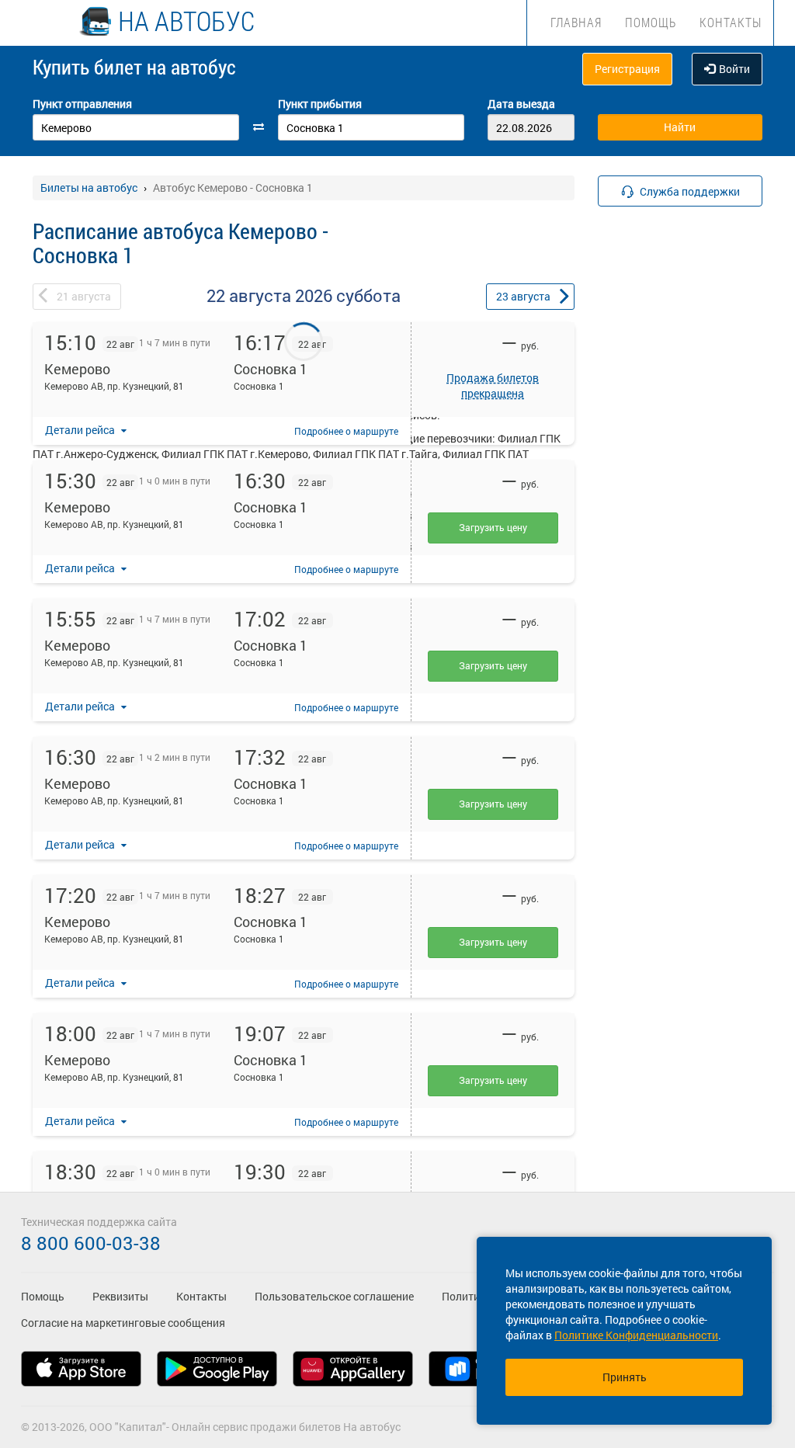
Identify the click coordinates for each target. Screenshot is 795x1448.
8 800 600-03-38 (91, 1243)
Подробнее (346, 431)
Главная (576, 22)
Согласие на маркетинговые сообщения (123, 1322)
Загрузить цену (493, 527)
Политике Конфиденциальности (636, 1335)
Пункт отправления (82, 103)
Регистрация (627, 68)
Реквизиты (120, 1296)
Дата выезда (521, 103)
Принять (624, 1377)
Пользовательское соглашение (334, 1296)
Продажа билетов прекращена (492, 385)
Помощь (650, 22)
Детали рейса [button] (81, 429)
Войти (734, 68)
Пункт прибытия (320, 103)
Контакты (731, 22)
